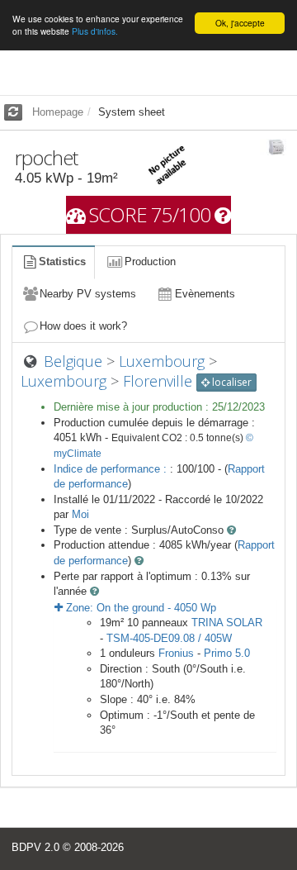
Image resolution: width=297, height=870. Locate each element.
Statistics (62, 261)
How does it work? (83, 326)
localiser (231, 382)
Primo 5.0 (227, 653)
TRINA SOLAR (226, 622)
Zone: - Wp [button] (139, 607)
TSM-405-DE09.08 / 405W (169, 638)
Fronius (176, 653)
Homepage (57, 112)
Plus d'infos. (95, 31)
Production (150, 261)
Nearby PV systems (88, 294)
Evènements (205, 294)
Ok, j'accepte (240, 23)
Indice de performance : (112, 469)
